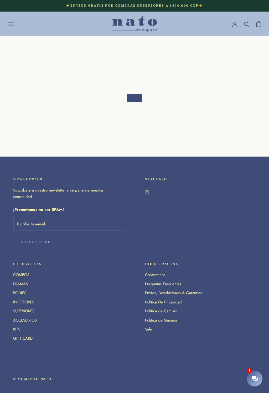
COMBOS (21, 275)
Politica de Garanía (161, 320)
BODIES (19, 293)
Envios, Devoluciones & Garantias (173, 293)
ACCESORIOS (25, 320)
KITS (16, 329)
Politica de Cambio (161, 311)
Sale (148, 329)
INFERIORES (23, 302)
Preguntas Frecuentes (163, 284)
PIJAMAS (20, 284)
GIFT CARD (23, 338)
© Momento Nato (32, 379)
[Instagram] (147, 192)
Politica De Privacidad (163, 302)
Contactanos (155, 275)
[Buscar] (247, 24)
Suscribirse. (36, 242)
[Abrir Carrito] (258, 24)
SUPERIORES (23, 311)
